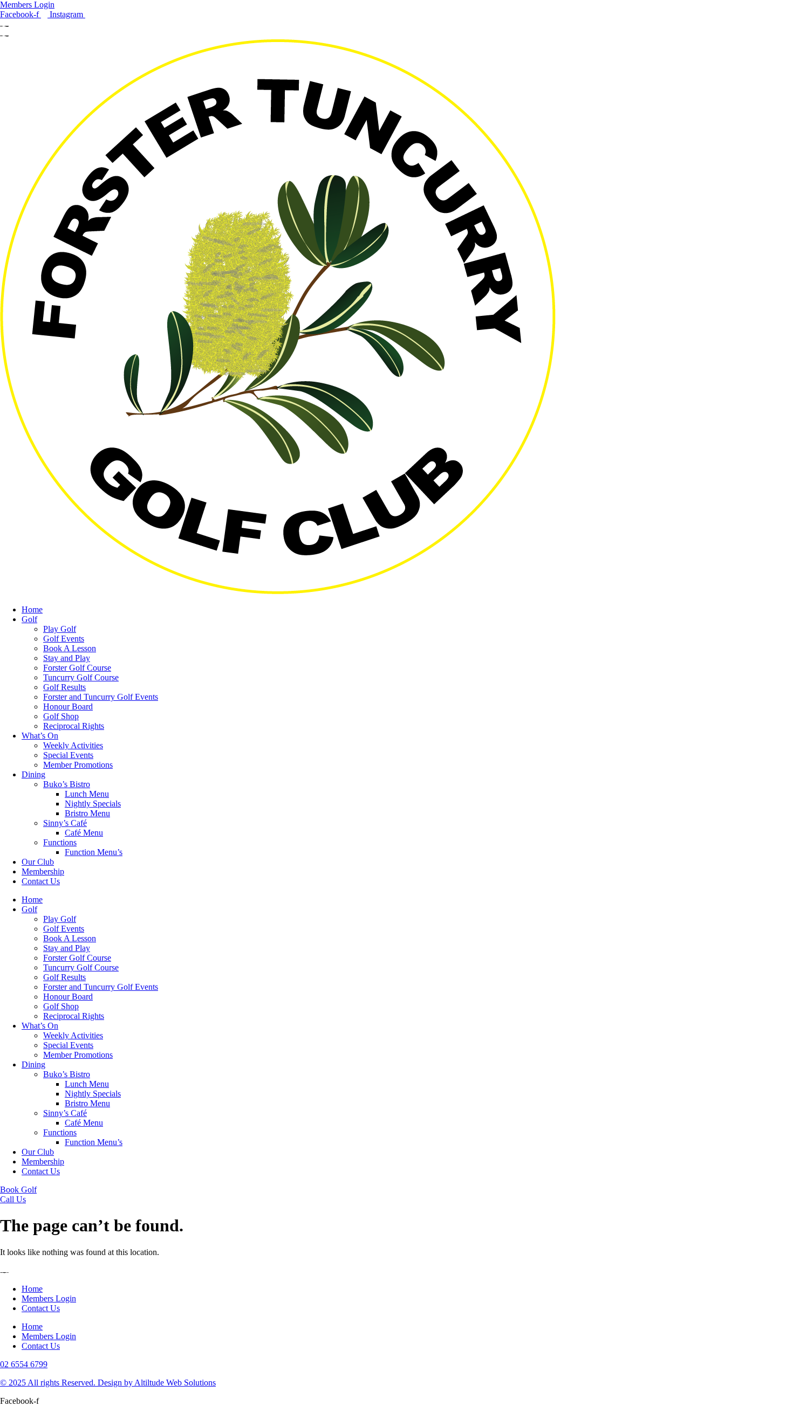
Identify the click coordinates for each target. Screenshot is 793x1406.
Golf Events (63, 638)
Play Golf (59, 628)
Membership (43, 871)
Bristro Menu (87, 813)
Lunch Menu (87, 793)
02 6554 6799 (23, 1364)
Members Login (49, 1298)
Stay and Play (66, 658)
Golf (29, 619)
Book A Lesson (69, 648)
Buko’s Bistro (66, 784)
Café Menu (84, 832)
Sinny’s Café (65, 823)
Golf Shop (61, 716)
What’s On (40, 735)
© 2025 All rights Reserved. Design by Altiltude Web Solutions (108, 1382)
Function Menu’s (93, 852)
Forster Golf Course (77, 667)
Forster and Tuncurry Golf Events (100, 696)
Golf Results (64, 687)
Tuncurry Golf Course (81, 677)
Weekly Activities (73, 745)
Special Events (68, 755)
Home (32, 609)
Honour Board (68, 706)
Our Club (38, 861)
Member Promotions (78, 764)
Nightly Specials (93, 803)
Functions (60, 842)
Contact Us (41, 881)
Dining (33, 774)
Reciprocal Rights (73, 725)
